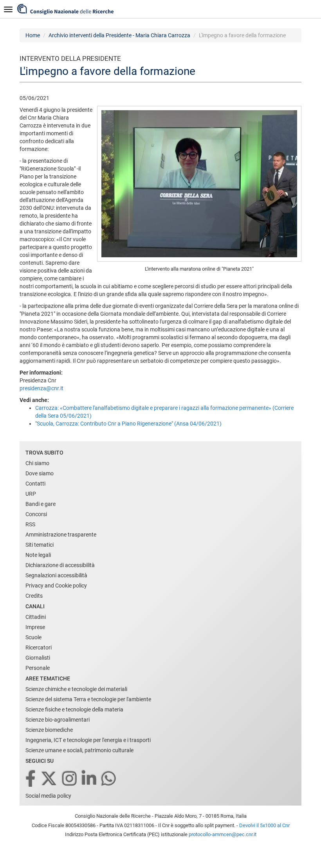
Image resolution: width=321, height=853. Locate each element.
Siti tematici (39, 545)
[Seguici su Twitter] (49, 779)
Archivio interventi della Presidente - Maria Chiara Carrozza (119, 35)
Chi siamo (37, 463)
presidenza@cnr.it (41, 388)
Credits (34, 596)
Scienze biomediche (49, 730)
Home (32, 35)
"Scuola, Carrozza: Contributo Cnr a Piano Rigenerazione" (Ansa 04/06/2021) (128, 423)
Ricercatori (38, 647)
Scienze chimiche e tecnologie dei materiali (76, 689)
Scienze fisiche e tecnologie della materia (74, 709)
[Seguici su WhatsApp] (109, 779)
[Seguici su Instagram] (70, 779)
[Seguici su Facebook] (31, 779)
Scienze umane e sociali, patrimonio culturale (79, 750)
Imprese (35, 627)
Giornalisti (37, 658)
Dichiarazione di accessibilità (60, 565)
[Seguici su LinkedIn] (89, 779)
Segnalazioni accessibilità (56, 575)
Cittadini (35, 617)
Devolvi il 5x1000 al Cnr (264, 825)
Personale (37, 668)
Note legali (38, 555)
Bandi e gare (40, 504)
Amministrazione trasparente (60, 534)
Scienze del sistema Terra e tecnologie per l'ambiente (88, 699)
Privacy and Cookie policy (56, 585)
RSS (30, 524)
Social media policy (48, 796)
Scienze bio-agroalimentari (57, 720)
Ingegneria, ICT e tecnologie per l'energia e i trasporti (88, 740)
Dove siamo (39, 473)
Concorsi (36, 514)
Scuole (33, 637)
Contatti (35, 483)
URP (30, 494)
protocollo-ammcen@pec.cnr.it (222, 834)
